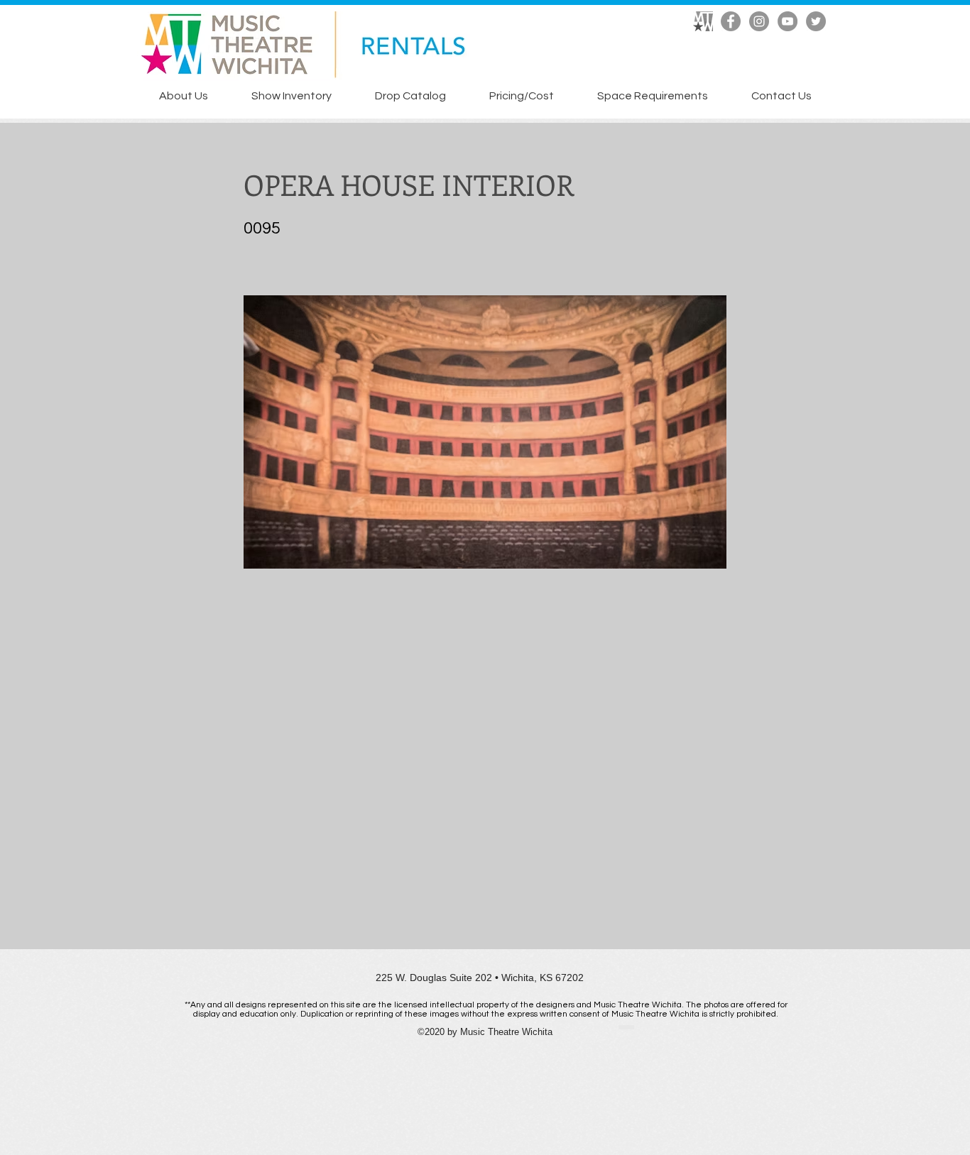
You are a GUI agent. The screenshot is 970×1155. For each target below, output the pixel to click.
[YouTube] (787, 21)
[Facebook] (731, 21)
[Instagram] (759, 21)
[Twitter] (816, 21)
